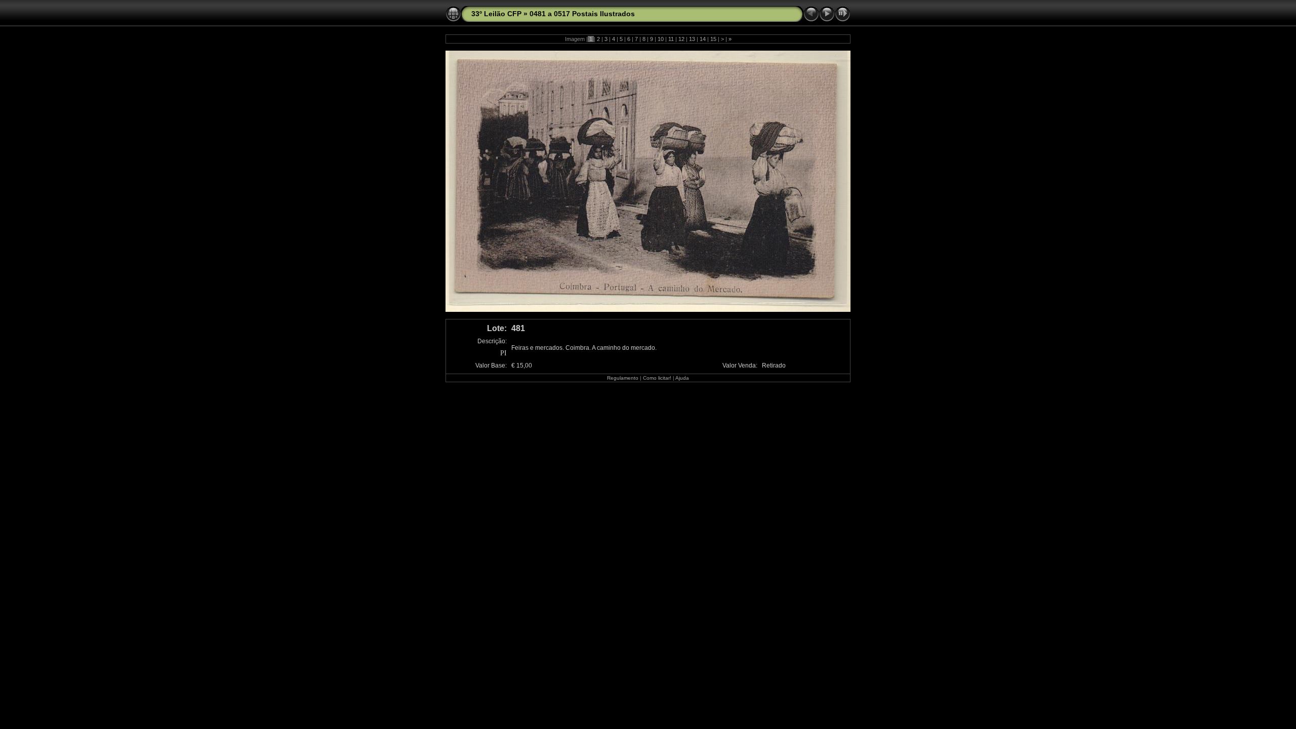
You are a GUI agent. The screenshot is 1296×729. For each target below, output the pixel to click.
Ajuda (682, 378)
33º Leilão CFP (496, 14)
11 (671, 39)
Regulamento (622, 378)
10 (660, 39)
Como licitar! (657, 378)
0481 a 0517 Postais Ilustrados (582, 14)
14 (702, 39)
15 (713, 39)
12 (681, 39)
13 (692, 39)
